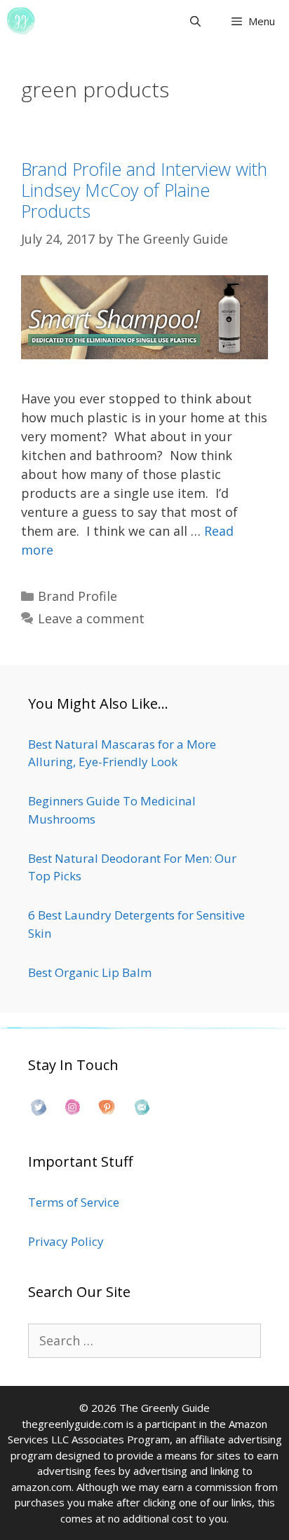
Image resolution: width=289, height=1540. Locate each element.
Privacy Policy (66, 1241)
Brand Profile (77, 596)
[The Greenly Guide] (21, 21)
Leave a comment (91, 618)
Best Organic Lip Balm (90, 972)
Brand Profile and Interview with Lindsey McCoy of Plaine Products (144, 190)
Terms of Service (73, 1202)
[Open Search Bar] (194, 21)
